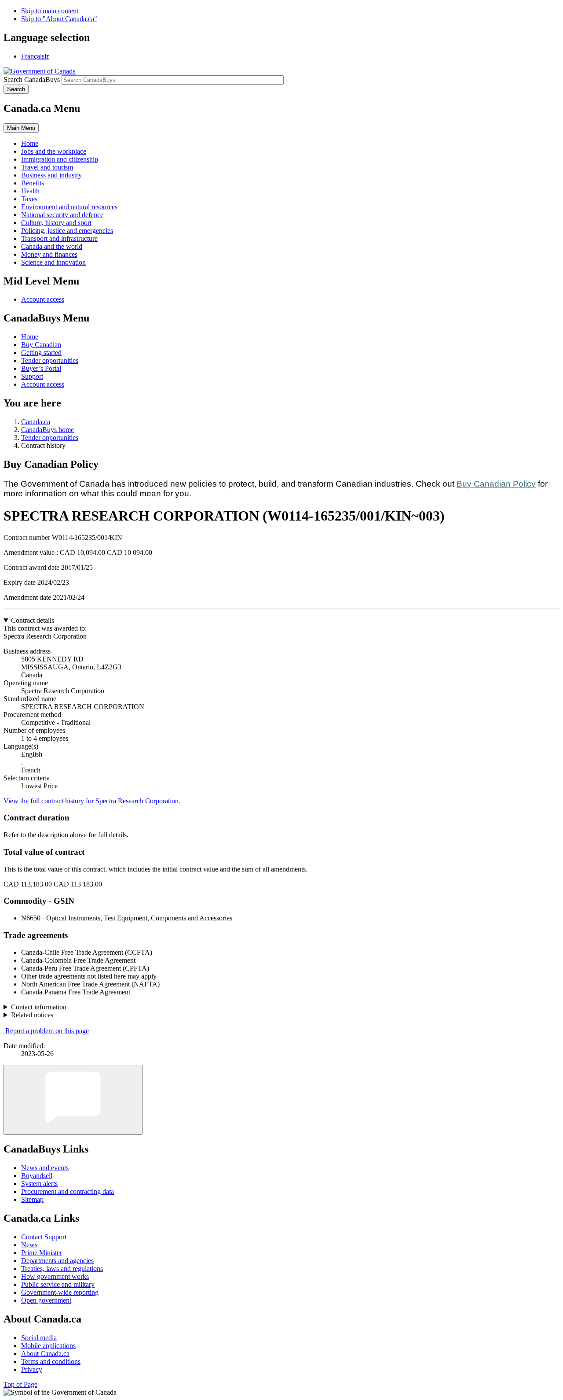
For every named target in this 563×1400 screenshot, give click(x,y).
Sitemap (32, 1199)
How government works (55, 1276)
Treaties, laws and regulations (62, 1268)
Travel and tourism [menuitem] (47, 167)
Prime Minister (41, 1252)
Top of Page (20, 1384)
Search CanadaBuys (32, 79)
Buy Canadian (41, 344)
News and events (45, 1167)
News (29, 1245)
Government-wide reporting (60, 1292)
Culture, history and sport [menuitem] (56, 222)
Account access (42, 299)
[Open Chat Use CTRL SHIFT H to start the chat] (73, 1100)
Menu (21, 128)
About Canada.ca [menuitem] (45, 1353)
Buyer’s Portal (41, 368)
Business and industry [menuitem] (51, 175)
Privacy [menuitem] (31, 1369)
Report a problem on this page (47, 1030)
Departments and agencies (57, 1260)
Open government (46, 1300)
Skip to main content (49, 11)
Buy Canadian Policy (496, 483)
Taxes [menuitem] (29, 199)
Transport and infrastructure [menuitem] (59, 238)
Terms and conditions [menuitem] (50, 1361)
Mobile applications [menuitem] (48, 1345)
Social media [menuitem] (39, 1337)
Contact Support (43, 1237)
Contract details (32, 620)
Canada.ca (35, 421)
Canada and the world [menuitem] (51, 246)
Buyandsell (36, 1175)
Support (32, 376)
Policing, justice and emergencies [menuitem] (67, 230)
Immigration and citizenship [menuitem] (59, 159)
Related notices (32, 1015)
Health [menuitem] (30, 191)
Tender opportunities (49, 360)
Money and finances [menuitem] (49, 254)
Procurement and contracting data (67, 1191)
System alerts (39, 1183)
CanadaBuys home (47, 429)
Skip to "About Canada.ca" (59, 18)
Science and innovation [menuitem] (53, 262)
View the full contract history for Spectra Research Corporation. (92, 801)
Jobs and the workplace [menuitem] (53, 151)
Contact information (38, 1007)
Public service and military (58, 1284)
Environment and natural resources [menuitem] (69, 207)
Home (29, 336)
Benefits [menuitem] (32, 183)
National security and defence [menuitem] (62, 214)
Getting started (41, 352)
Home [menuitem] (29, 143)
